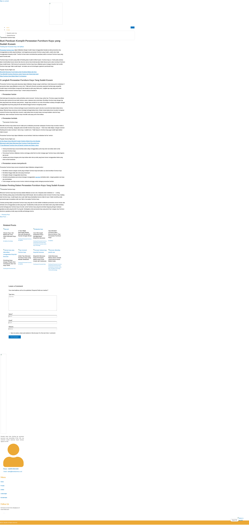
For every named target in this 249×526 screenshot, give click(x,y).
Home (7, 27)
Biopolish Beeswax (11, 35)
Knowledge (10, 241)
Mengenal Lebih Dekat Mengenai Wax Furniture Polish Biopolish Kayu (19, 143)
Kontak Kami (4, 497)
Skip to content (4, 1)
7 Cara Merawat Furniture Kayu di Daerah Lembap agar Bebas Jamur (19, 145)
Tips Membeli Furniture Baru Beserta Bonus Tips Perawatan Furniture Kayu (54, 234)
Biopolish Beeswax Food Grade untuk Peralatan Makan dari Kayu (18, 72)
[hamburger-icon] (132, 27)
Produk (8, 30)
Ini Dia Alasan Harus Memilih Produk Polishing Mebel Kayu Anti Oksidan (20, 141)
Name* (11, 314)
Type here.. (12, 294)
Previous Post (5, 214)
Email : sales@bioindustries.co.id (13, 471)
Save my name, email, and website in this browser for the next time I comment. (33, 333)
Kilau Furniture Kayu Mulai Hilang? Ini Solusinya (13, 76)
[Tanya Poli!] (242, 521)
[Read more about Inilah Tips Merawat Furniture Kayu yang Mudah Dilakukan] (25, 252)
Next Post (4, 217)
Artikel (2, 489)
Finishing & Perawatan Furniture (24, 238)
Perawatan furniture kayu (7, 50)
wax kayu (37, 177)
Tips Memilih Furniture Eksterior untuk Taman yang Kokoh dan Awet (19, 74)
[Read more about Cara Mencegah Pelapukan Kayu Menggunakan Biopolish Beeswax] (38, 229)
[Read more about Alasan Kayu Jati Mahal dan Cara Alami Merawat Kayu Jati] (6, 229)
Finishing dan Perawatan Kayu (8, 46)
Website (11, 326)
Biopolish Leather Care (12, 33)
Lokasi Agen (4, 493)
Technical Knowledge (52, 270)
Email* (10, 320)
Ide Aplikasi (20, 46)
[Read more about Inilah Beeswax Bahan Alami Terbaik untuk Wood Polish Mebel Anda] (55, 252)
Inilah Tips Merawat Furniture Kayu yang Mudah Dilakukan (24, 257)
